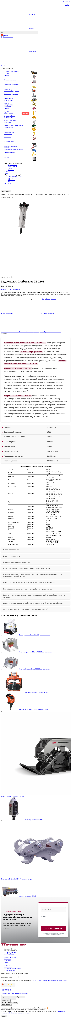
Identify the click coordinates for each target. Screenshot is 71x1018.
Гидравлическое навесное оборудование (12, 997)
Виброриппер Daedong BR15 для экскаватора (33, 709)
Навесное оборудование (8, 998)
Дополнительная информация (10, 289)
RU (64, 1)
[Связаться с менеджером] (1, 995)
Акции (10, 168)
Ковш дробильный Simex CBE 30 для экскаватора (34, 669)
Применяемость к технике (52, 332)
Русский (67, 1)
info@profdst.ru (9, 954)
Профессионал (12, 165)
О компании (8, 967)
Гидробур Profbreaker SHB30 (34, 820)
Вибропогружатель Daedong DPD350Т (37, 692)
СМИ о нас (11, 180)
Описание (22, 332)
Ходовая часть (5, 1000)
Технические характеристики (10, 332)
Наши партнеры (9, 970)
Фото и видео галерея (15, 176)
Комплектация (30, 332)
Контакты (31, 14)
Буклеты (10, 181)
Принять (3, 1016)
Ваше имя (44, 906)
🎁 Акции (4, 35)
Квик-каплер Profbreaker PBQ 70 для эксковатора (16, 879)
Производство (12, 166)
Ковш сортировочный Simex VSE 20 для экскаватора (35, 652)
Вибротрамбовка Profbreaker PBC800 (12, 796)
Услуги (6, 173)
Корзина (31, 28)
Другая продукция (6, 1004)
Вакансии (11, 170)
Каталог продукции (10, 957)
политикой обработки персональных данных (55, 934)
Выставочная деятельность (12, 968)
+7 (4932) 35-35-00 (10, 952)
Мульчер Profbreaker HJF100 (28, 896)
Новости (7, 171)
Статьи (10, 178)
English (67, 5)
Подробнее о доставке (49, 299)
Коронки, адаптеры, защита (9, 1002)
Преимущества (39, 332)
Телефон (44, 916)
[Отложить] (1, 635)
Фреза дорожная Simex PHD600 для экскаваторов (34, 635)
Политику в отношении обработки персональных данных (49, 980)
